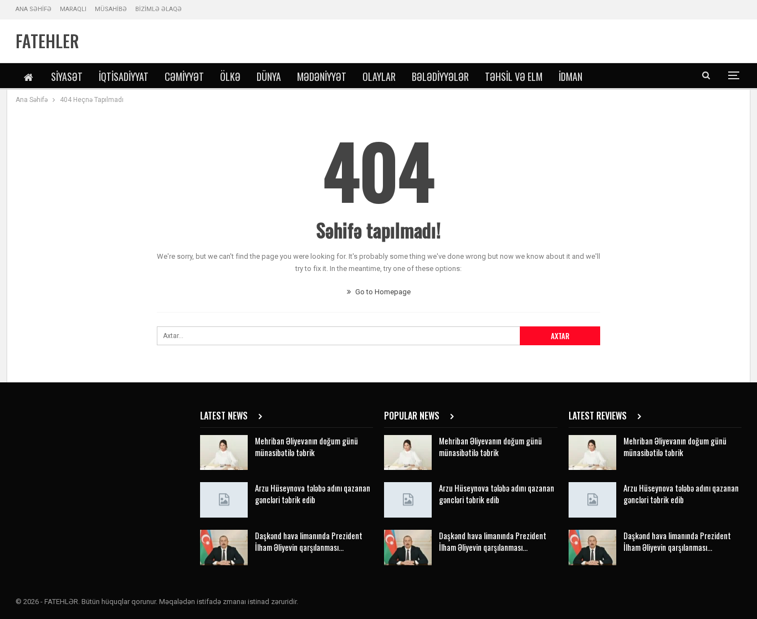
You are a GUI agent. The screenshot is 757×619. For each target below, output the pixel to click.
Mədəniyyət (321, 76)
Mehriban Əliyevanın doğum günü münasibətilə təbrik (306, 446)
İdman (570, 76)
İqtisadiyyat (124, 76)
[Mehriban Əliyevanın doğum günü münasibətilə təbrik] (224, 452)
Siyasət (67, 76)
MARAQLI (73, 9)
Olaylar (379, 76)
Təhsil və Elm (514, 76)
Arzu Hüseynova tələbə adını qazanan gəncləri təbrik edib (312, 493)
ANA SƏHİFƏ (34, 9)
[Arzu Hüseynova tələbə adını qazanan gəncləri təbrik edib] (224, 500)
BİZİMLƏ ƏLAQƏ (158, 9)
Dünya (269, 76)
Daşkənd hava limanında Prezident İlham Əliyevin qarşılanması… (308, 541)
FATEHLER (47, 40)
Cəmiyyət (184, 76)
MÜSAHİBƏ (111, 9)
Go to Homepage (382, 292)
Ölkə (230, 76)
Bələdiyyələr (440, 76)
